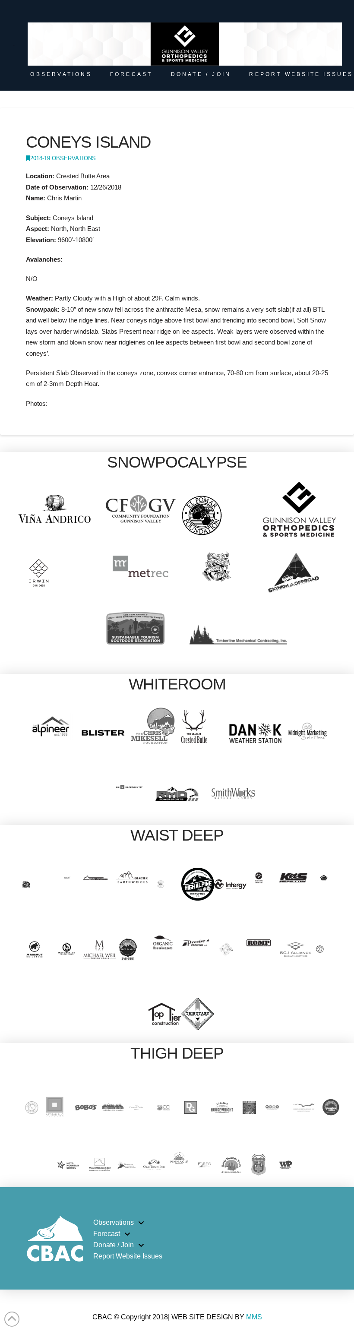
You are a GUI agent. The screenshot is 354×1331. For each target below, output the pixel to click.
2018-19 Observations (63, 158)
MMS (254, 1317)
